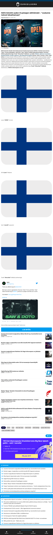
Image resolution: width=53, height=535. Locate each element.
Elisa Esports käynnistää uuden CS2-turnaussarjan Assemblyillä (19, 362)
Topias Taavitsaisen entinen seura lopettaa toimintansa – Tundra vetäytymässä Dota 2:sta (20, 400)
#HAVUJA (4, 297)
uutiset (2, 336)
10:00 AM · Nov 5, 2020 (16, 321)
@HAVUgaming (10, 283)
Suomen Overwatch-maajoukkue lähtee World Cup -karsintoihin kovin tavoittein (21, 334)
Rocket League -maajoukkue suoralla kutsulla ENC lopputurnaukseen (21, 342)
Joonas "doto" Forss (45, 427)
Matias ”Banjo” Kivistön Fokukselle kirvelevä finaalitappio (18, 391)
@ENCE (15, 291)
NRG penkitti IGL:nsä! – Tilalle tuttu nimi (14, 521)
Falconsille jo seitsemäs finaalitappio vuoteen (14, 380)
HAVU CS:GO (28, 427)
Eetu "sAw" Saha (19, 427)
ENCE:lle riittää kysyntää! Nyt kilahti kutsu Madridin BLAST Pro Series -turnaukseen (25, 518)
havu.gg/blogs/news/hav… (15, 294)
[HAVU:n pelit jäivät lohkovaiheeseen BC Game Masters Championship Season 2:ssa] (49, 411)
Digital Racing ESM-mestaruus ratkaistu (12, 371)
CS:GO (8, 427)
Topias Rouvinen (5, 17)
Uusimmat (5, 465)
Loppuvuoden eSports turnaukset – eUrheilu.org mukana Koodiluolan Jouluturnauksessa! (27, 499)
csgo (13, 427)
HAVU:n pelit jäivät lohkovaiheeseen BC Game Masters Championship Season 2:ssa (21, 409)
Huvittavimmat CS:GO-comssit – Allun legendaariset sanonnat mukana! (22, 508)
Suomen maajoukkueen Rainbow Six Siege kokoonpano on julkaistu (21, 351)
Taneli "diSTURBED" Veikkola (8, 430)
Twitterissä (22, 325)
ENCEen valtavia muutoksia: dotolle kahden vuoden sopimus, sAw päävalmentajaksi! (26, 54)
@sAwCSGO (18, 287)
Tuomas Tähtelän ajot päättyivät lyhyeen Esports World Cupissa (20, 506)
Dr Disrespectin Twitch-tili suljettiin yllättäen (15, 516)
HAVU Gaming (36, 427)
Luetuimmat (6, 496)
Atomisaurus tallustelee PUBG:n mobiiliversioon (16, 513)
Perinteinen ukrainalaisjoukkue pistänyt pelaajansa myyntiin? (19, 417)
